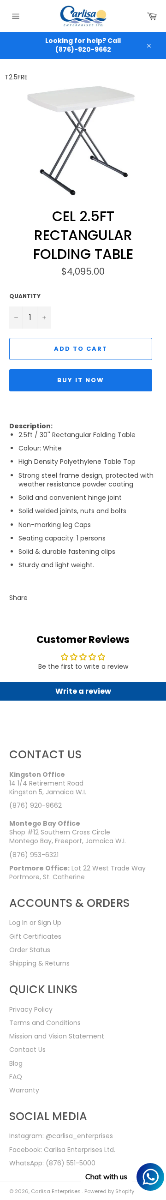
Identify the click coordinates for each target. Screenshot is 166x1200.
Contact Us (27, 1049)
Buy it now (80, 380)
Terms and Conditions (45, 1022)
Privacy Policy (31, 1009)
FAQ (15, 1076)
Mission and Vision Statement (56, 1036)
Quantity (25, 296)
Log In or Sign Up (35, 922)
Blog (16, 1063)
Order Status (29, 949)
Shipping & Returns (39, 963)
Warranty (24, 1090)
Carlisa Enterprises (56, 1191)
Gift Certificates (35, 936)
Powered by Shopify (109, 1191)
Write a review (83, 691)
